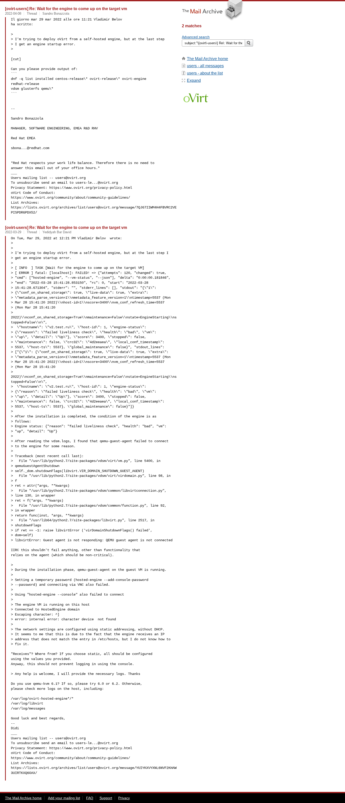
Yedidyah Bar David (56, 232)
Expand (194, 80)
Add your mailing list (64, 798)
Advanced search (196, 37)
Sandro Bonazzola (55, 13)
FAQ (89, 798)
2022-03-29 (13, 232)
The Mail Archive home (207, 59)
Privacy (124, 798)
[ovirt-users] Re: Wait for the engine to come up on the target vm (66, 8)
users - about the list (205, 73)
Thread (32, 13)
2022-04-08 (13, 13)
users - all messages (205, 66)
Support (106, 798)
